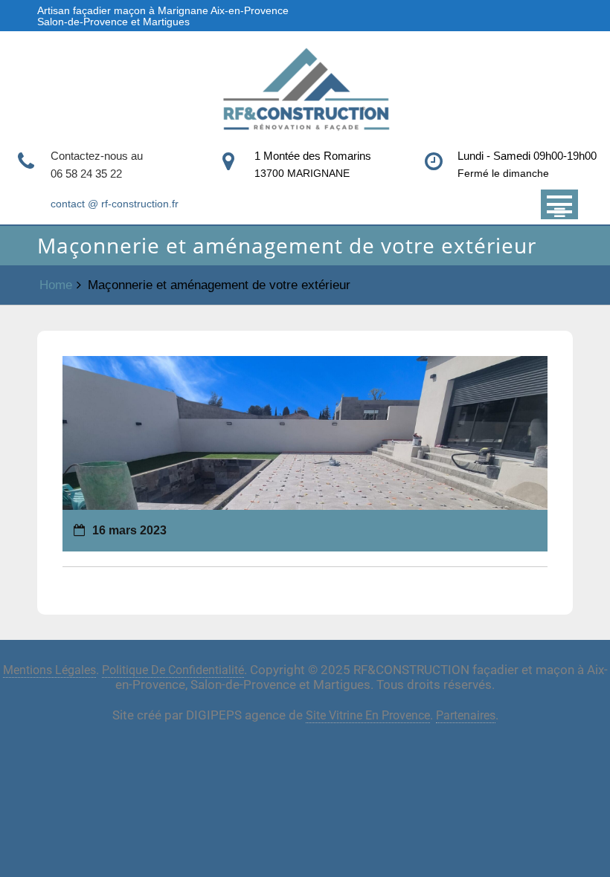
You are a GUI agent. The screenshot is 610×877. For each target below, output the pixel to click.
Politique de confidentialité (173, 670)
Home (55, 285)
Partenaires (465, 715)
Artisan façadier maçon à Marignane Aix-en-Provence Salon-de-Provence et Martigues (163, 15)
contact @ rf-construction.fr (115, 204)
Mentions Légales (49, 670)
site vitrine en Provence (368, 715)
